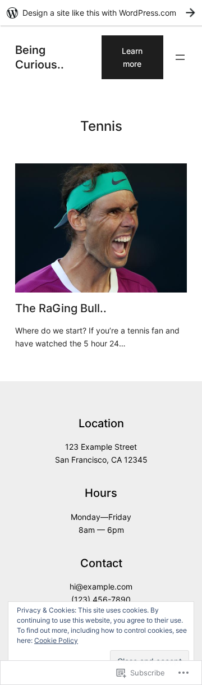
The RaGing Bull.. (61, 308)
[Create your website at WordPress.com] (101, 12)
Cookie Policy (56, 640)
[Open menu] (180, 57)
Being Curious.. (39, 57)
